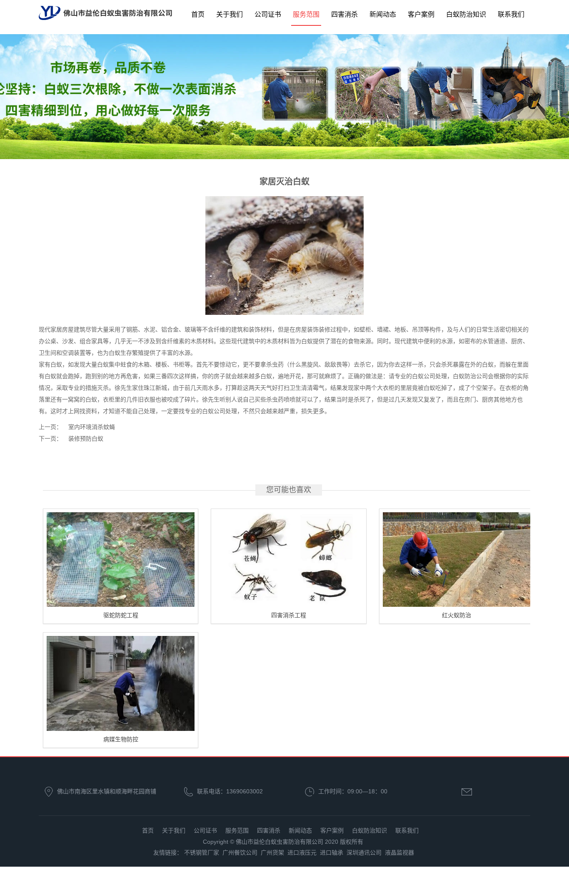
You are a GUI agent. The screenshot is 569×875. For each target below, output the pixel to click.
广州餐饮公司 (239, 852)
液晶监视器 (399, 852)
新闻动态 (382, 14)
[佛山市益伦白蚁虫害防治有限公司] (105, 13)
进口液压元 (302, 852)
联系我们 (511, 14)
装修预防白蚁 (85, 438)
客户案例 (421, 14)
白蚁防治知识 (466, 14)
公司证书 (268, 14)
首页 (198, 14)
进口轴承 (331, 852)
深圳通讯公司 (364, 852)
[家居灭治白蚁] (284, 255)
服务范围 (306, 14)
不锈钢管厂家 (201, 852)
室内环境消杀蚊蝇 (91, 427)
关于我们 (229, 14)
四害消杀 (344, 14)
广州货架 (272, 852)
